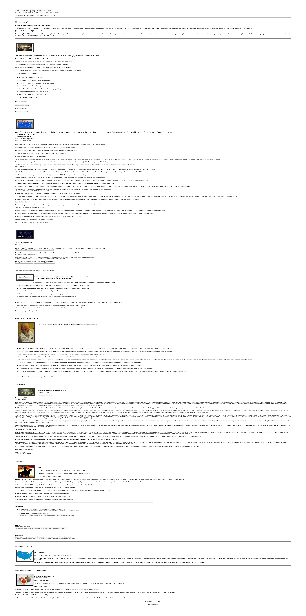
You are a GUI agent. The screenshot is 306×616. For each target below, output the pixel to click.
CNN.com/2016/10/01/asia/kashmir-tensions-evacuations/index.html (34, 250)
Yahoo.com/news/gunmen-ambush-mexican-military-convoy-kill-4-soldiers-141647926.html (41, 528)
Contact (46, 12)
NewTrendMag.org (25, 10)
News (40, 10)
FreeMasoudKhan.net (21, 111)
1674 (48, 10)
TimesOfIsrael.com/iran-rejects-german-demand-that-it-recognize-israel (35, 263)
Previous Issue (53, 12)
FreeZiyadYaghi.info (21, 108)
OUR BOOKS (39, 12)
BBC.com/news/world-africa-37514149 (26, 254)
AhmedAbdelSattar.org (22, 105)
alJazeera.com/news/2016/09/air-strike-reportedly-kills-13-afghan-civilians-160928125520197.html (46, 515)
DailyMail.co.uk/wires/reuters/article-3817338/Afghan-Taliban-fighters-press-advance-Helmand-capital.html (48, 510)
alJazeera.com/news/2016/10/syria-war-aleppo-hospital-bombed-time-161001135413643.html (41, 258)
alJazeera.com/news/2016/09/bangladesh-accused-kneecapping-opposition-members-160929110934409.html (46, 538)
